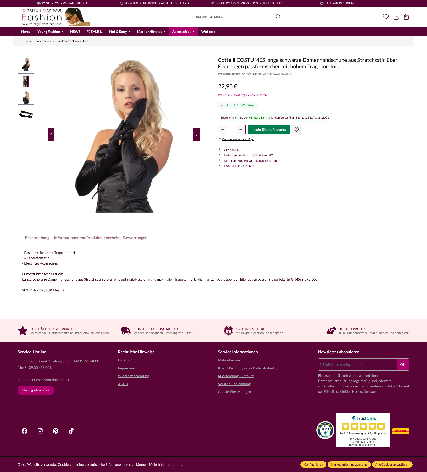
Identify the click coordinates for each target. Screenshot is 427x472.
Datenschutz (127, 360)
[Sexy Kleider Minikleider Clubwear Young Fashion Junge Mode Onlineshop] (54, 16)
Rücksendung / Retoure (236, 376)
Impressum (126, 368)
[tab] (37, 238)
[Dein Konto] (396, 17)
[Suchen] (278, 16)
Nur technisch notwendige (349, 464)
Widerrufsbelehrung (133, 376)
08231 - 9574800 (86, 361)
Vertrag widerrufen (35, 390)
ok (402, 364)
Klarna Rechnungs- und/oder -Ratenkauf (249, 368)
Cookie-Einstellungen (234, 391)
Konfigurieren (313, 464)
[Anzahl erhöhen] (240, 129)
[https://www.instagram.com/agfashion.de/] (40, 431)
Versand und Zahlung (234, 384)
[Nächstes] (196, 134)
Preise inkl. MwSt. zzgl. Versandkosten (242, 95)
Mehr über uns (229, 360)
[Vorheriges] (51, 134)
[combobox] (234, 16)
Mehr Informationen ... (166, 464)
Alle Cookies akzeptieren (392, 464)
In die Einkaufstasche (269, 129)
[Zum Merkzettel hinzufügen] (296, 129)
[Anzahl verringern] (222, 129)
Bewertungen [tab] (135, 237)
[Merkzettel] (386, 17)
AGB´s (123, 384)
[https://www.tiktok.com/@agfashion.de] (71, 431)
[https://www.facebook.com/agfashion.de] (24, 431)
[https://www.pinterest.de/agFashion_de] (55, 431)
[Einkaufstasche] (406, 17)
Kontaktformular (57, 379)
